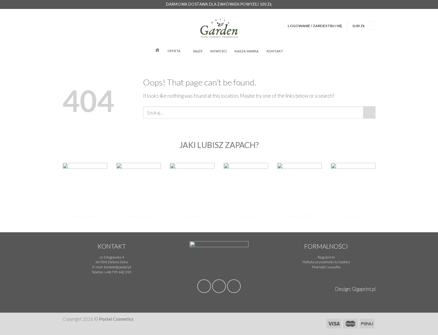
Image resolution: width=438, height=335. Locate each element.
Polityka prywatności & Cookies (326, 262)
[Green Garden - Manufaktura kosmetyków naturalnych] (219, 25)
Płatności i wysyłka (326, 267)
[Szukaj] (373, 50)
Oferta (174, 51)
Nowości (218, 51)
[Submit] (369, 112)
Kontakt (275, 51)
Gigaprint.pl (363, 289)
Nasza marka (246, 51)
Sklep (198, 51)
